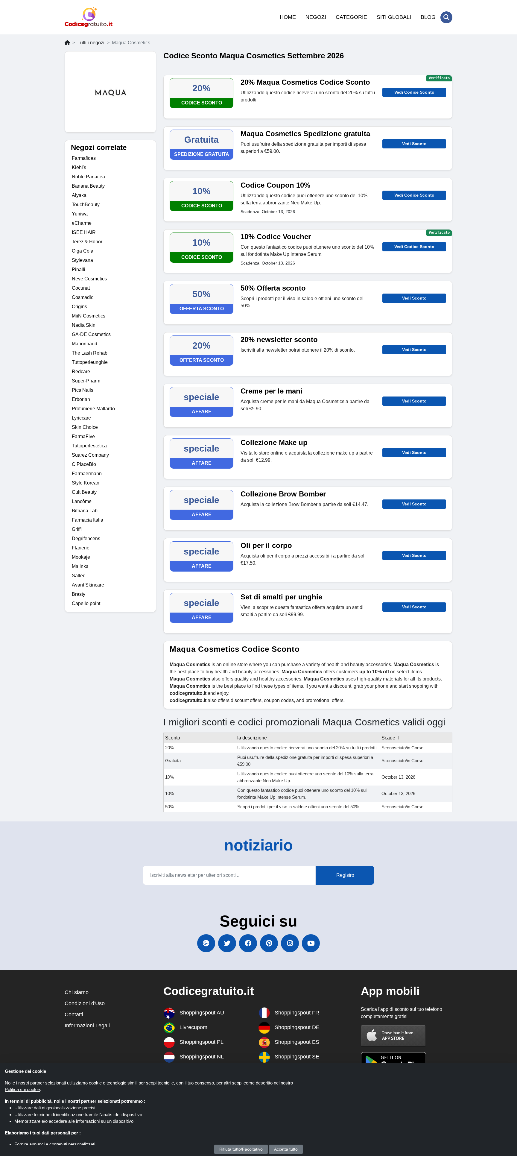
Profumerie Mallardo (93, 408)
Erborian (81, 399)
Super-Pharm (86, 380)
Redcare (81, 371)
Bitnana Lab (85, 510)
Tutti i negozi (90, 42)
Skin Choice (85, 427)
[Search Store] (446, 17)
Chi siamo (77, 992)
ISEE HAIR (84, 232)
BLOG (428, 17)
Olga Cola (82, 250)
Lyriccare (81, 417)
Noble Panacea (88, 176)
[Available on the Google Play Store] (393, 1062)
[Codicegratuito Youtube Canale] (311, 943)
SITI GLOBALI (394, 17)
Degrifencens (86, 538)
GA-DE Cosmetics (91, 334)
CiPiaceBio (84, 464)
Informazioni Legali (87, 1026)
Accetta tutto (286, 1149)
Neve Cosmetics (89, 278)
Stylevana (82, 260)
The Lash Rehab (89, 353)
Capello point (86, 603)
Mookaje (81, 557)
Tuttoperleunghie (90, 362)
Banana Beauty (88, 186)
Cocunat (81, 288)
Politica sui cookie (22, 1089)
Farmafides (84, 158)
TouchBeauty (86, 204)
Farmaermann (87, 473)
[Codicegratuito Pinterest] (269, 943)
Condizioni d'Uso (85, 1003)
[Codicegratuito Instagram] (290, 943)
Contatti (74, 1014)
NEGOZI (315, 17)
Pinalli (78, 269)
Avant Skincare (88, 584)
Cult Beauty (84, 492)
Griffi (77, 529)
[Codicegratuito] (88, 17)
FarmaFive (83, 436)
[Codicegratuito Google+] (206, 943)
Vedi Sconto (414, 143)
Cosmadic (82, 297)
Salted (79, 575)
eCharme (82, 223)
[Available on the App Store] (393, 1035)
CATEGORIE (351, 17)
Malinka (80, 566)
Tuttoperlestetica (89, 445)
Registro (345, 875)
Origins (79, 306)
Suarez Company (90, 455)
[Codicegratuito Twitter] (227, 943)
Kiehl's (79, 167)
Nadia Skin (83, 325)
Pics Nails (82, 390)
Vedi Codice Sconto (414, 92)
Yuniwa (80, 213)
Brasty (78, 594)
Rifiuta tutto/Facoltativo (241, 1149)
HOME (288, 17)
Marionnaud (84, 343)
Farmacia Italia (87, 519)
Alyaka (79, 195)
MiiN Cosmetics (88, 315)
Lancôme (82, 501)
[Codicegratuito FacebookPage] (248, 943)
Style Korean (85, 482)
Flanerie (80, 547)
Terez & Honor (87, 241)
